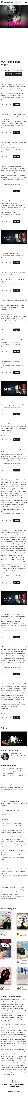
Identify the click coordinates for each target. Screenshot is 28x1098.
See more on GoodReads (18, 755)
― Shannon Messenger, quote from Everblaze (13, 775)
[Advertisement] (14, 45)
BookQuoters (8, 2)
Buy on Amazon (15, 74)
